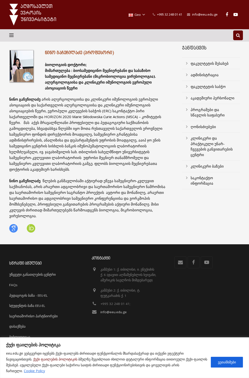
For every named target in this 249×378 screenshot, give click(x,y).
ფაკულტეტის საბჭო (208, 86)
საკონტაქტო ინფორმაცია (202, 180)
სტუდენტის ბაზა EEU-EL (27, 305)
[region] (124, 357)
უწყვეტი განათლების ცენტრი (32, 274)
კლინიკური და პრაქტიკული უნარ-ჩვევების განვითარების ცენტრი (212, 146)
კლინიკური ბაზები (207, 166)
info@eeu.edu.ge (205, 14)
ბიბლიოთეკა (19, 337)
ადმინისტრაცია (205, 74)
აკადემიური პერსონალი (212, 97)
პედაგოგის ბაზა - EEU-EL (28, 295)
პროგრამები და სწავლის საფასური (208, 112)
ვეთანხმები (227, 362)
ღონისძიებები (203, 126)
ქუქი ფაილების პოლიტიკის (55, 359)
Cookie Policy (34, 371)
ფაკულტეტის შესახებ (210, 63)
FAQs (13, 285)
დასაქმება (17, 326)
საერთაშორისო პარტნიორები (33, 316)
